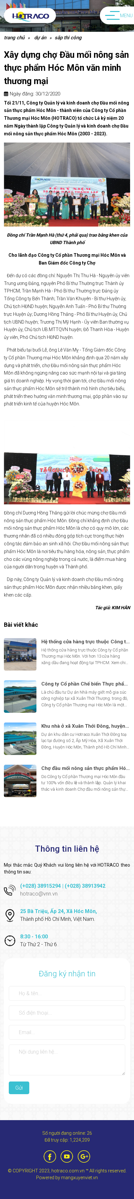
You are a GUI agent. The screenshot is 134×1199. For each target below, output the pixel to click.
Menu (126, 15)
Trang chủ (14, 38)
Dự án (40, 38)
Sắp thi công (68, 38)
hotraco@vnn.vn (39, 894)
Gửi (19, 1088)
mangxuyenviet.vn (79, 1177)
